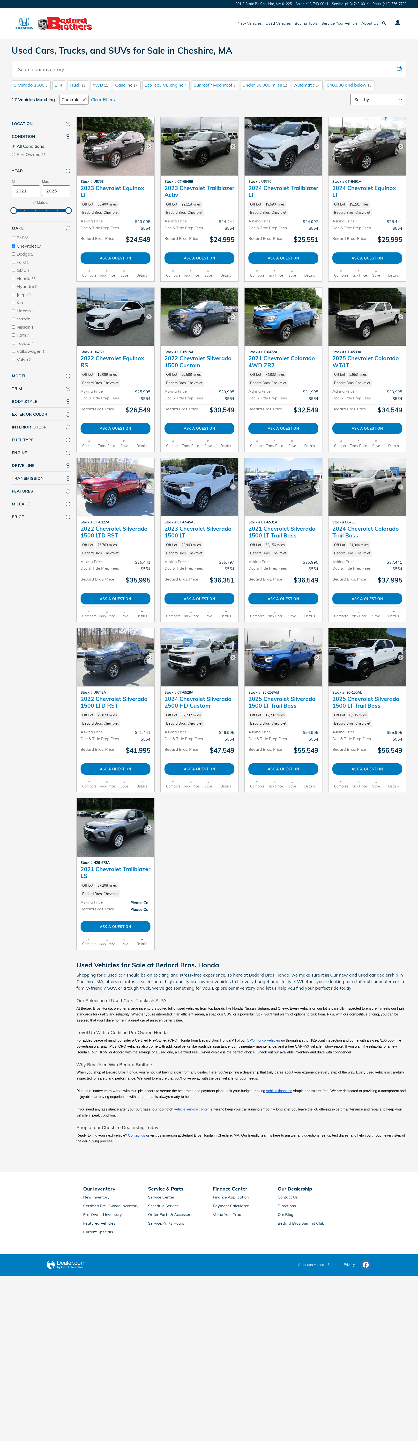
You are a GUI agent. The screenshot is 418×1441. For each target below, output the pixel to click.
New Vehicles (250, 23)
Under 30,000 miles (264, 85)
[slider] (13, 210)
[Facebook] (365, 1264)
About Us (369, 23)
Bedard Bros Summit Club (301, 1223)
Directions (287, 1205)
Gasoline (126, 85)
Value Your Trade (228, 1214)
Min (14, 181)
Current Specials (98, 1231)
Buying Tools (306, 23)
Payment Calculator (231, 1205)
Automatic (307, 85)
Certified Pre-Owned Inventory (111, 1205)
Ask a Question (115, 258)
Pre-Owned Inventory (102, 1214)
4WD (100, 85)
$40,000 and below (349, 85)
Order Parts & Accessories (171, 1214)
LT (58, 85)
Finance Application (231, 1197)
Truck (77, 85)
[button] (115, 208)
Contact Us (288, 1197)
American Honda (311, 1265)
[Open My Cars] (396, 23)
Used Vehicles (278, 23)
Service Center (161, 1197)
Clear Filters (103, 99)
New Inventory (96, 1197)
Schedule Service (163, 1205)
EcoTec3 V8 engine (166, 85)
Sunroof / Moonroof (214, 85)
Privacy (349, 1265)
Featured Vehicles (99, 1223)
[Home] (24, 23)
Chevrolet (71, 99)
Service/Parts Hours (166, 1223)
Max (45, 181)
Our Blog (285, 1214)
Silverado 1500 (30, 85)
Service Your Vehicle (339, 23)
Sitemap (334, 1265)
